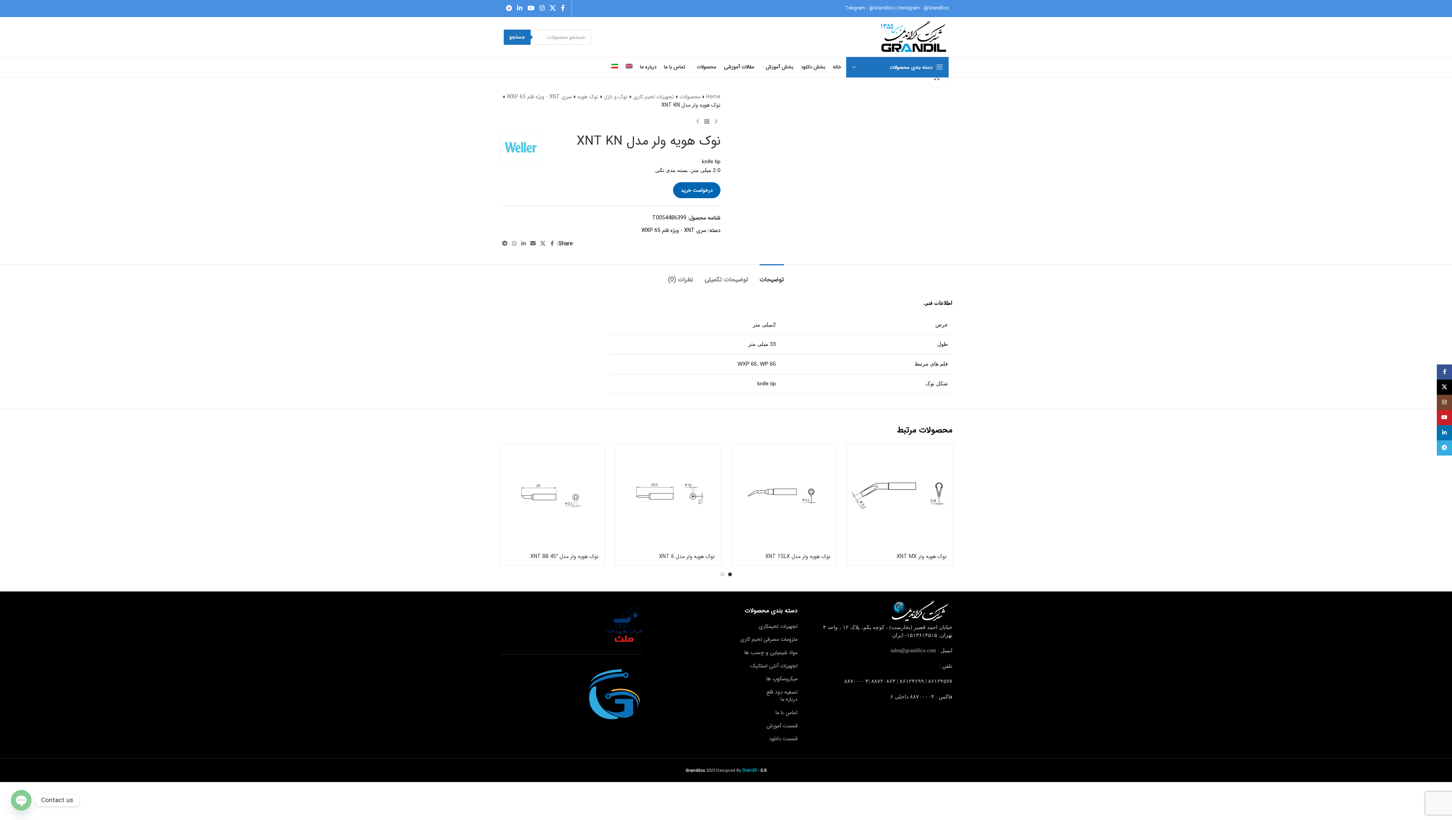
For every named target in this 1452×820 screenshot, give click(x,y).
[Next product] (697, 121)
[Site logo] (914, 37)
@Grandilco (881, 8)
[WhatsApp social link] (514, 243)
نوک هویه (587, 97)
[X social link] (552, 8)
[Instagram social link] (542, 8)
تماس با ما (787, 712)
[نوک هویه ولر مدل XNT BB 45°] (552, 496)
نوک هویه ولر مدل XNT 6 (687, 556)
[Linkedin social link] (520, 8)
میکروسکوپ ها (782, 679)
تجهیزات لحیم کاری (653, 97)
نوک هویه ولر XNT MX (922, 556)
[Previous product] (715, 121)
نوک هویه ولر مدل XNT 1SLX (798, 556)
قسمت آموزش (782, 726)
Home (713, 97)
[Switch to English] (629, 67)
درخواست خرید (697, 190)
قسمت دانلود (783, 739)
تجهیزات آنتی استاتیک (774, 666)
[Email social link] (533, 243)
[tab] (772, 275)
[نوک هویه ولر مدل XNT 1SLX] (784, 496)
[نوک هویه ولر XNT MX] (900, 496)
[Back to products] (706, 121)
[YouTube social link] (531, 8)
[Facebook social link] (563, 8)
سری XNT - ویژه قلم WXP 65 (539, 97)
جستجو (517, 37)
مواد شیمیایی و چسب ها (771, 652)
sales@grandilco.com (913, 650)
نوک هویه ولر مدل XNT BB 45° (564, 556)
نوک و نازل (615, 97)
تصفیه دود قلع (782, 692)
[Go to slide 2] (722, 574)
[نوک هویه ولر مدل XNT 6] (668, 496)
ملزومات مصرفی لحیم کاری (769, 639)
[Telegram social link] (509, 8)
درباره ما (789, 699)
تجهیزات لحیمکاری (778, 626)
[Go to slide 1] (730, 574)
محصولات (689, 97)
